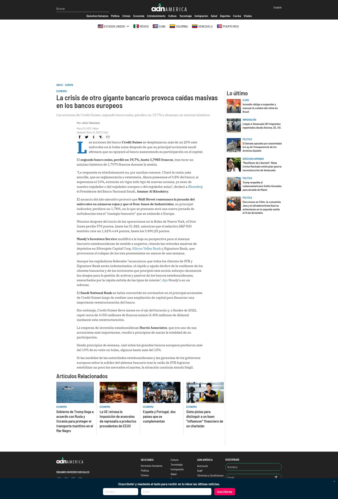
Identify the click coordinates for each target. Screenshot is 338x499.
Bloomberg (195, 187)
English (278, 7)
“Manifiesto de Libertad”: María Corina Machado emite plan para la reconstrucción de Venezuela (262, 166)
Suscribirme (224, 492)
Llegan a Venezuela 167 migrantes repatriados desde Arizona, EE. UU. (262, 125)
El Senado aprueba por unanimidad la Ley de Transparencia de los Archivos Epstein (262, 147)
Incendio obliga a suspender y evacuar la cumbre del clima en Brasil (260, 108)
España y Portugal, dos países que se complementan (159, 416)
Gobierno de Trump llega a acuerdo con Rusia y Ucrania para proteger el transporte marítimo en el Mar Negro (75, 421)
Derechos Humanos (253, 158)
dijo (165, 280)
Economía (61, 91)
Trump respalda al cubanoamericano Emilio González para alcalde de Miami (262, 186)
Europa (69, 84)
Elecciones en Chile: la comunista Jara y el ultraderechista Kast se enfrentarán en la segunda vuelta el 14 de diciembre (262, 207)
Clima (246, 100)
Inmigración (249, 119)
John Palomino (91, 123)
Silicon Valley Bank (146, 248)
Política (247, 139)
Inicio (59, 84)
